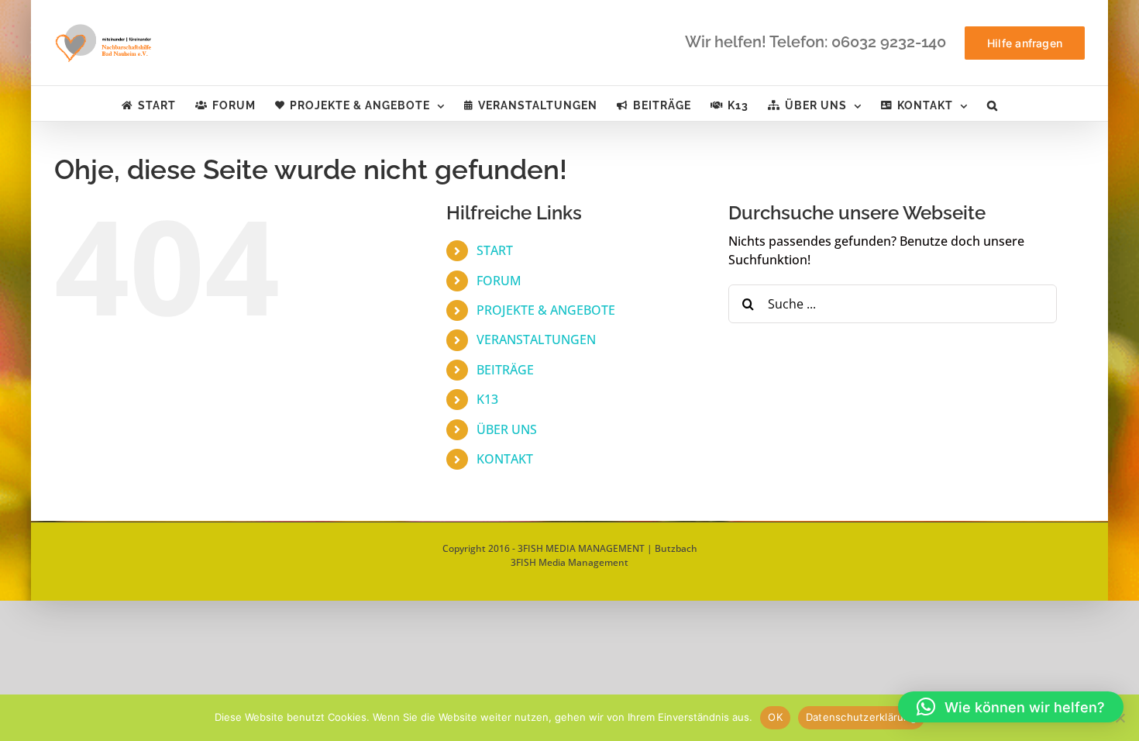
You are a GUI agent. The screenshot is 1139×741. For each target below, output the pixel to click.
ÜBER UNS (507, 429)
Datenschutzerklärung (861, 717)
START (495, 250)
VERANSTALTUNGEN (536, 339)
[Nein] (1119, 717)
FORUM (499, 280)
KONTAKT (505, 458)
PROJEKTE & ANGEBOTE (546, 310)
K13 (487, 399)
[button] (992, 103)
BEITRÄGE (505, 369)
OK (775, 717)
